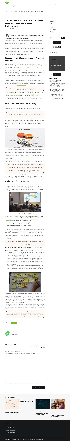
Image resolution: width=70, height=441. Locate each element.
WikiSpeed (28, 40)
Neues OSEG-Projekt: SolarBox (26, 401)
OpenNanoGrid (56, 81)
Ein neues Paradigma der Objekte (12, 412)
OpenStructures (26, 157)
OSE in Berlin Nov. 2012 (11, 344)
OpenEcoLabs (52, 32)
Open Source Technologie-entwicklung (56, 19)
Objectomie (39, 157)
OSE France (51, 31)
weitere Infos (52, 69)
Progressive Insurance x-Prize (36, 95)
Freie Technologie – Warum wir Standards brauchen (42, 414)
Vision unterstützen (53, 21)
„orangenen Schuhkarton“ (15, 95)
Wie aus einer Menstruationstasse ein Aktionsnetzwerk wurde (12, 427)
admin (6, 28)
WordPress (41, 439)
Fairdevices (8, 433)
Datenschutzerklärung (53, 52)
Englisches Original (15, 32)
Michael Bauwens (11, 40)
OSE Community (23, 399)
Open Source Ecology (53, 29)
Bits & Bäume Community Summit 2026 (12, 428)
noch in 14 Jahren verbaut (21, 85)
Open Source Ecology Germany (12, 5)
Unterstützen (57, 42)
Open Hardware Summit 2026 (10, 432)
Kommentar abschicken (39, 387)
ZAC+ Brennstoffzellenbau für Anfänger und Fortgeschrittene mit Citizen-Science (57, 415)
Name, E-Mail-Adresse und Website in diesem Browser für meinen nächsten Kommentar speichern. (23, 383)
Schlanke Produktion (15, 229)
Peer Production (12, 52)
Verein (37, 411)
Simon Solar (51, 98)
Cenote (29, 439)
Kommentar (7, 356)
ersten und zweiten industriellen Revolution (32, 64)
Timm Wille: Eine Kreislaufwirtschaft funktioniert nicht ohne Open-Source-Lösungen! (56, 86)
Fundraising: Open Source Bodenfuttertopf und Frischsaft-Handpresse (37, 345)
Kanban (9, 294)
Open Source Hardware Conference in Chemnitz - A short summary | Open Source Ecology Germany (57, 84)
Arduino (6, 238)
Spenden (51, 23)
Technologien (53, 411)
